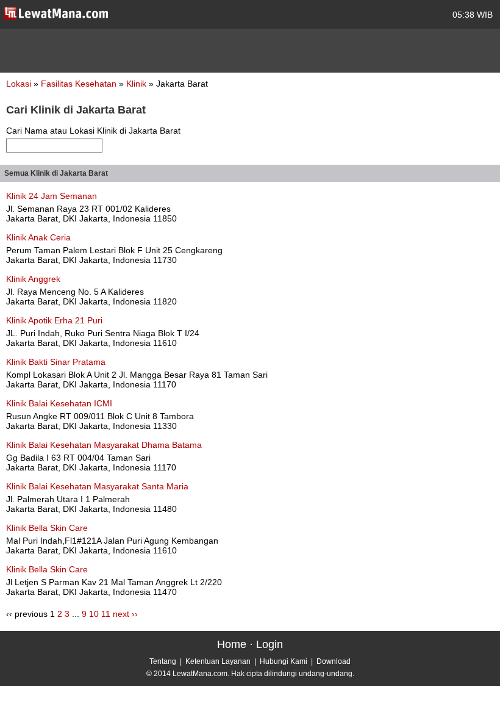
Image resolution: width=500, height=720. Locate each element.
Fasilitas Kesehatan (80, 83)
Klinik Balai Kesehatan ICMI (59, 403)
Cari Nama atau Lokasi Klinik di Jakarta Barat (93, 130)
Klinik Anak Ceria (38, 237)
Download (333, 661)
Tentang (162, 661)
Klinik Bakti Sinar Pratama (55, 362)
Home (231, 644)
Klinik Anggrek (33, 279)
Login (269, 644)
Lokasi (18, 83)
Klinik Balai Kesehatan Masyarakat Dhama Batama (104, 445)
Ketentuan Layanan (218, 661)
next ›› (125, 614)
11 (105, 614)
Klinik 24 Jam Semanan (51, 196)
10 (94, 614)
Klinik (137, 83)
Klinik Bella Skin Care (47, 528)
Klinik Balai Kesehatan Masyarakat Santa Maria (97, 486)
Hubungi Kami (283, 661)
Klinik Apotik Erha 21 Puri (54, 320)
